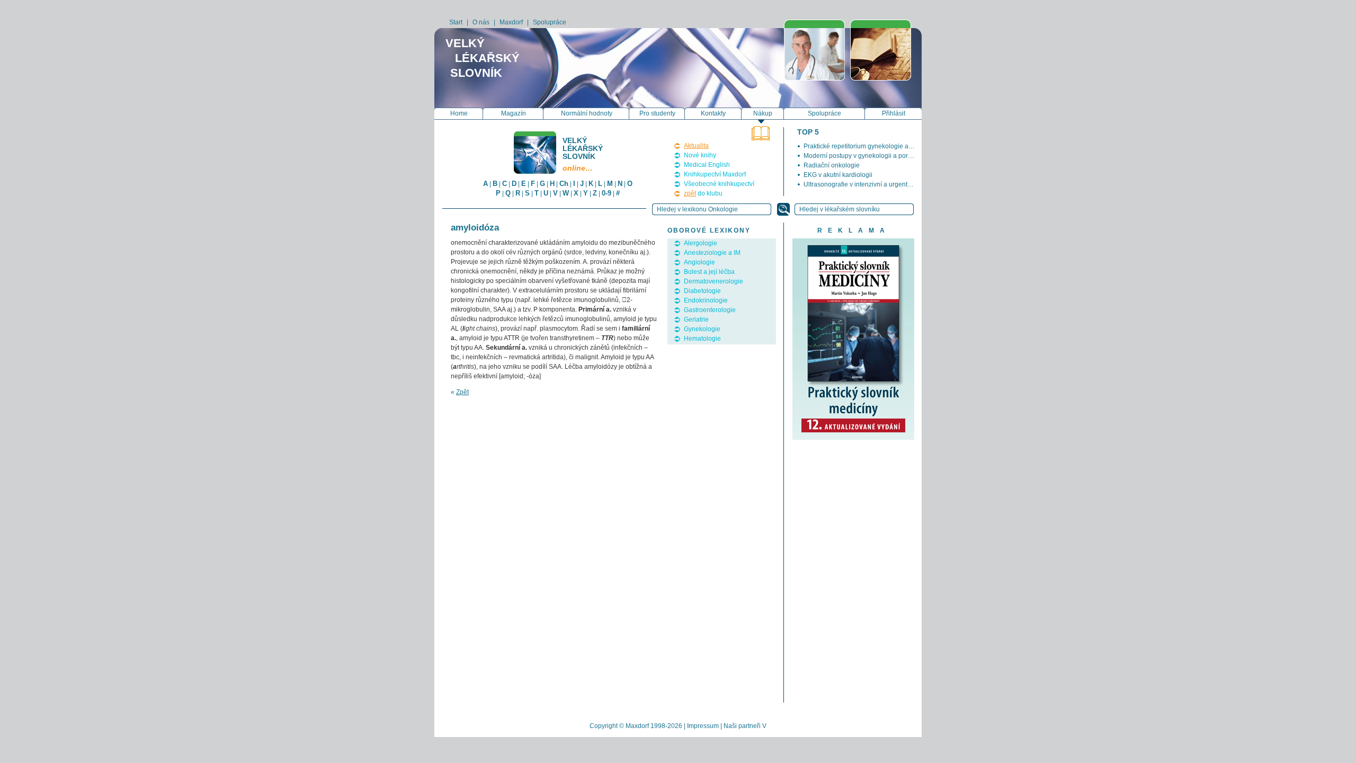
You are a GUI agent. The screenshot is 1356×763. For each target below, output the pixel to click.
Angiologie (699, 262)
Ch (563, 184)
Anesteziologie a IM (712, 252)
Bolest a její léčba (709, 272)
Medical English (707, 164)
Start (455, 22)
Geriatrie (696, 319)
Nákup (762, 113)
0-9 (606, 193)
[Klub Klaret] (880, 50)
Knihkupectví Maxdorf (715, 174)
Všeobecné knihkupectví (719, 184)
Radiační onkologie (832, 165)
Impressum (703, 726)
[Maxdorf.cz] (814, 50)
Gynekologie (702, 329)
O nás (480, 22)
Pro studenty (657, 113)
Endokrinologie (706, 300)
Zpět (462, 392)
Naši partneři (742, 726)
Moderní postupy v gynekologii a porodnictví (867, 155)
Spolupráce (549, 22)
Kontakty (713, 113)
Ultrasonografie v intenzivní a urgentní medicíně (872, 184)
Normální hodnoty (586, 113)
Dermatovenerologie (713, 281)
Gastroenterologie (710, 310)
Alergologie (700, 243)
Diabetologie (702, 291)
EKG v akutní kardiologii (838, 175)
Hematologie (702, 338)
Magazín (513, 113)
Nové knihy (700, 155)
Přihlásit (893, 113)
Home (459, 113)
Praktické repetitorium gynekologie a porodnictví (873, 146)
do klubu (703, 193)
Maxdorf (511, 22)
